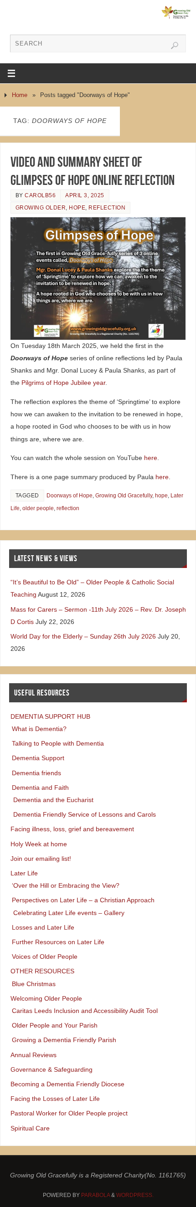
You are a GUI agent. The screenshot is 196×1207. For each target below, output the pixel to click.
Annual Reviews (33, 1055)
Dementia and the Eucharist (53, 799)
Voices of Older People (44, 956)
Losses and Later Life (43, 927)
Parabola (95, 1195)
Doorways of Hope (69, 495)
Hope (77, 208)
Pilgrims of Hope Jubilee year (63, 382)
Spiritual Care (30, 1128)
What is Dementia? (39, 728)
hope (161, 495)
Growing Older (40, 208)
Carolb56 (40, 195)
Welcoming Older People (46, 998)
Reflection (106, 208)
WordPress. (135, 1195)
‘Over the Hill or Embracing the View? (65, 885)
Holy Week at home (38, 844)
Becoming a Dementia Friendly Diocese (67, 1084)
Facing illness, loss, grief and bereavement (72, 829)
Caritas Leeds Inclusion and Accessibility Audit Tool (85, 1010)
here (150, 457)
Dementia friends (36, 773)
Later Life (24, 873)
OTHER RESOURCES (42, 971)
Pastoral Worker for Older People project (69, 1113)
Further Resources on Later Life (58, 942)
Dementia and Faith (40, 787)
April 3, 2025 (84, 195)
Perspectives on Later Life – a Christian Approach (83, 900)
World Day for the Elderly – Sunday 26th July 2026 (83, 636)
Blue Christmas (34, 983)
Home (19, 95)
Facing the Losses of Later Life (55, 1098)
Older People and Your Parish (55, 1025)
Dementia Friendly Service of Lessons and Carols (84, 814)
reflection (68, 508)
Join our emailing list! (40, 858)
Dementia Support (38, 758)
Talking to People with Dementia (58, 743)
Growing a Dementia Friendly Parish (64, 1039)
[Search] (174, 45)
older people (38, 508)
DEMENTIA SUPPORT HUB (50, 716)
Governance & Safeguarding (51, 1069)
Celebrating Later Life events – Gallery (68, 912)
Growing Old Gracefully (123, 495)
